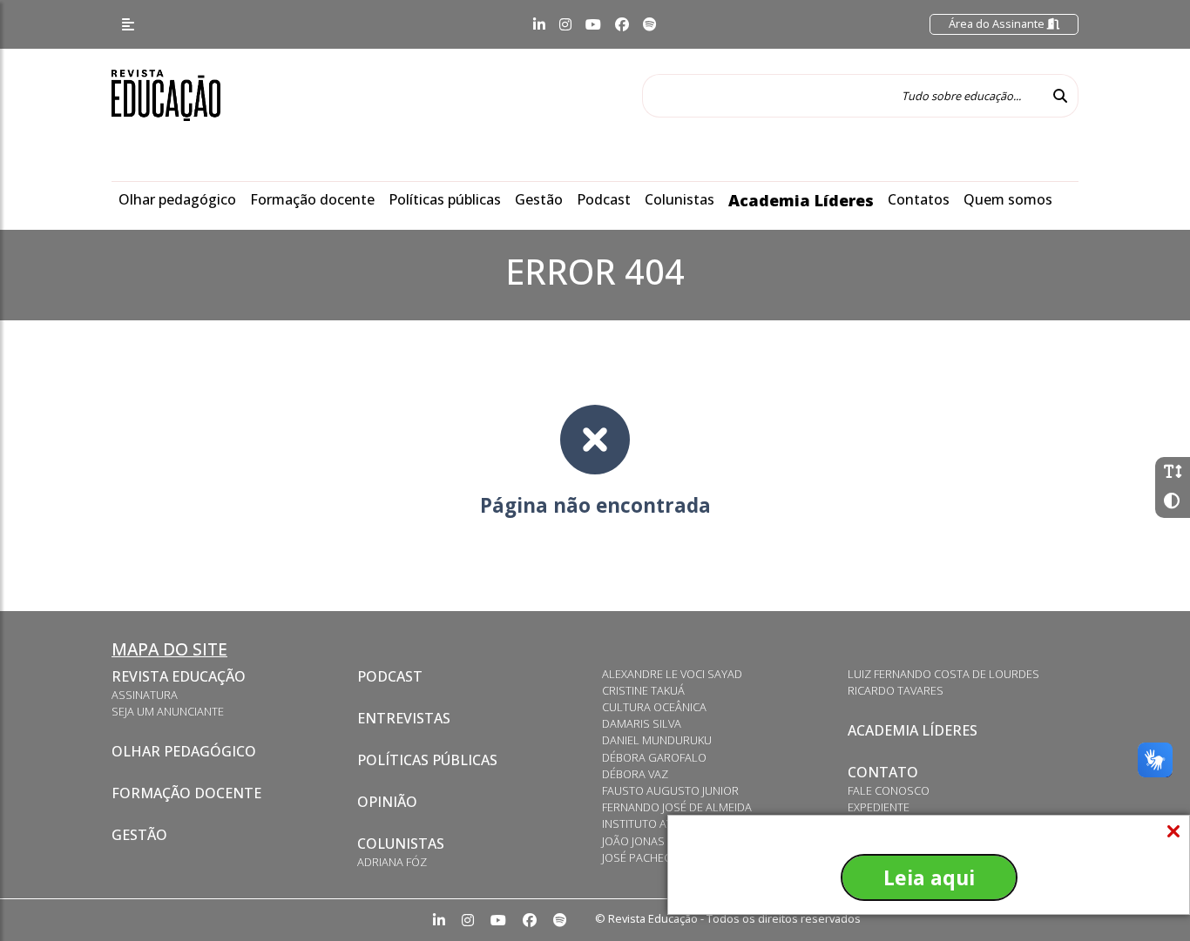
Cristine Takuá (643, 690)
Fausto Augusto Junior (670, 790)
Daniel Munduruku (657, 740)
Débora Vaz (635, 774)
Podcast (604, 199)
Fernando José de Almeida (677, 807)
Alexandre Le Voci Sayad (672, 674)
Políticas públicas (445, 199)
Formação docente (312, 199)
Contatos (919, 199)
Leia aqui (929, 877)
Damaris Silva (641, 723)
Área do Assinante (998, 23)
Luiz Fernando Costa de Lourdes (943, 674)
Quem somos (1007, 199)
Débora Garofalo (654, 757)
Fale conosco (889, 790)
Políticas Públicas (427, 760)
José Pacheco (641, 857)
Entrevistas (403, 718)
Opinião (387, 801)
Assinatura (145, 694)
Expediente (878, 807)
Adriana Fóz (392, 862)
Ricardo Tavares (895, 690)
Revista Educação (179, 676)
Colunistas (679, 199)
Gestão (539, 199)
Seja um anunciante (168, 711)
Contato (883, 772)
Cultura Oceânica (654, 707)
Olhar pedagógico (177, 199)
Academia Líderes (801, 200)
